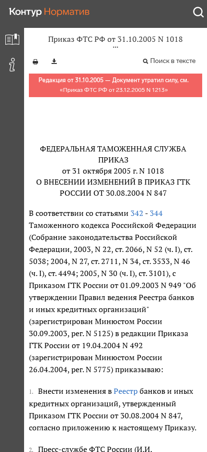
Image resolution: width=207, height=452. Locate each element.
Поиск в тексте (172, 61)
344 (156, 213)
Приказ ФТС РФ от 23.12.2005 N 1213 (114, 90)
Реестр (126, 391)
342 (136, 213)
